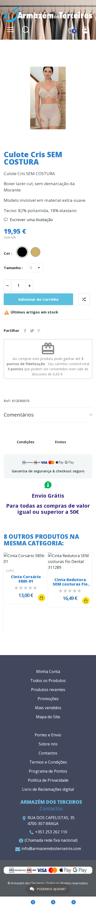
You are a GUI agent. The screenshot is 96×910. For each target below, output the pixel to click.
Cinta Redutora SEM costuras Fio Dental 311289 (70, 582)
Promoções (48, 698)
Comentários (19, 414)
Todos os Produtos (48, 680)
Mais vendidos (48, 707)
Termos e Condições (48, 762)
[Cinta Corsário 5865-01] (41, 597)
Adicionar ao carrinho (38, 299)
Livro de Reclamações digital (48, 789)
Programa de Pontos (48, 771)
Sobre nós (48, 744)
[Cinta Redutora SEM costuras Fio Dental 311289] (86, 600)
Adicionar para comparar (84, 299)
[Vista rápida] (26, 558)
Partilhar (25, 330)
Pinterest (38, 330)
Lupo (10, 570)
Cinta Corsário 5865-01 (26, 579)
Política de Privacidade (48, 780)
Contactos (48, 753)
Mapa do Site (48, 716)
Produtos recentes (48, 689)
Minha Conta (48, 671)
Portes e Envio (48, 735)
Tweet (32, 330)
